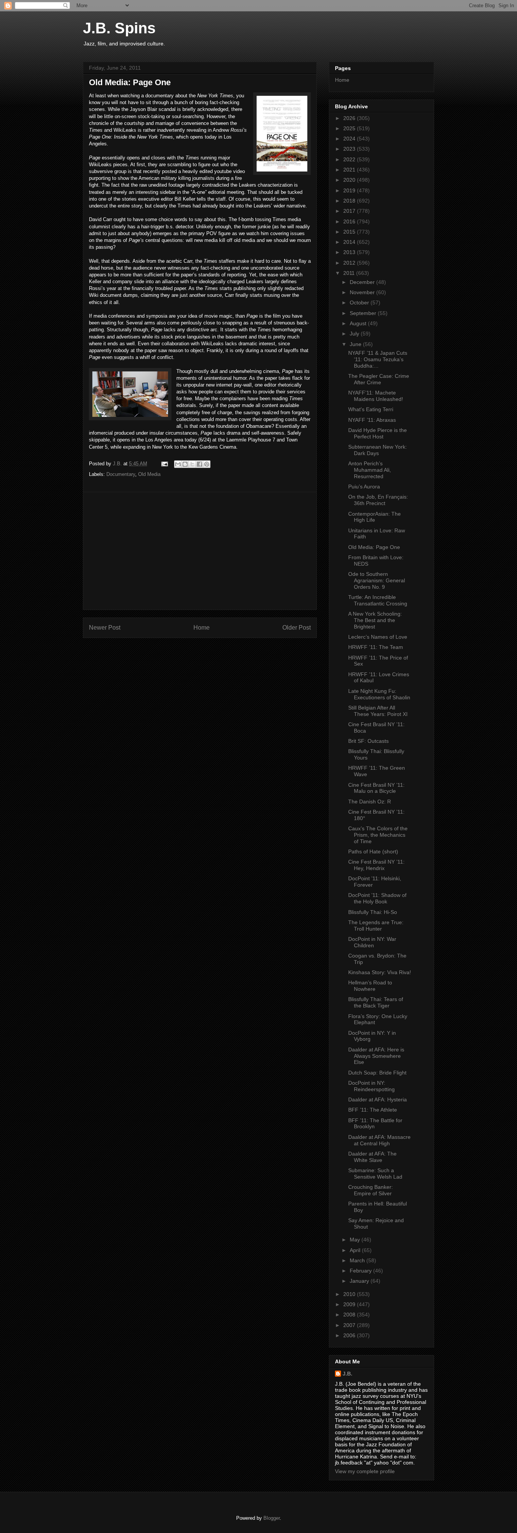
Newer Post (104, 627)
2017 (350, 211)
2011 (349, 273)
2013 (350, 252)
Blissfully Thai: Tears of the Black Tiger (375, 1002)
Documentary (120, 474)
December (363, 282)
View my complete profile (365, 1471)
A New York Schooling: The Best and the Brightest (375, 620)
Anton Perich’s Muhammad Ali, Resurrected (369, 469)
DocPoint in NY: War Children (372, 942)
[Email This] (178, 464)
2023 (350, 149)
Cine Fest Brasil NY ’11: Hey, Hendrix (376, 865)
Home (201, 627)
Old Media (149, 474)
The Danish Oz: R (369, 801)
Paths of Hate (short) (373, 851)
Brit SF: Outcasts (368, 741)
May (355, 1240)
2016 (350, 221)
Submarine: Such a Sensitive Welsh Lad (375, 1173)
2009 (350, 1304)
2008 (350, 1315)
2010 (350, 1294)
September (364, 313)
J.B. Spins (119, 28)
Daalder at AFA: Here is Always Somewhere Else (376, 1055)
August (359, 323)
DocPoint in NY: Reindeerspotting (371, 1086)
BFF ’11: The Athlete (372, 1110)
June (356, 344)
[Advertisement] (200, 551)
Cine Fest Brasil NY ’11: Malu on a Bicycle (376, 788)
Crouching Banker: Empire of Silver (370, 1190)
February (361, 1271)
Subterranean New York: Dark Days (377, 450)
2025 (350, 128)
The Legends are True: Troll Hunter (375, 925)
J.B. (347, 1374)
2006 (350, 1335)
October (360, 302)
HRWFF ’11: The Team (375, 647)
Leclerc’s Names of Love (377, 637)
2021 (350, 170)
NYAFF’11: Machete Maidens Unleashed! (375, 396)
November (363, 292)
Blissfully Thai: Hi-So (372, 912)
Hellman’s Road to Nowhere (370, 985)
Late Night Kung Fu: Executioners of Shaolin (379, 694)
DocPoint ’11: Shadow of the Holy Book (377, 898)
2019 (350, 190)
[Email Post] (164, 463)
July (355, 334)
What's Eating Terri (370, 409)
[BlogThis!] (185, 464)
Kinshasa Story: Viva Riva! (379, 972)
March (358, 1260)
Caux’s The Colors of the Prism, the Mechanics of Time (378, 834)
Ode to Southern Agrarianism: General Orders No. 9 (376, 580)
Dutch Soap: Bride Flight (377, 1073)
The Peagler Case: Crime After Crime (378, 379)
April (356, 1250)
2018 (350, 201)
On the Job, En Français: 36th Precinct (378, 500)
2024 (350, 139)
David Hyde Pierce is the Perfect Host (377, 433)
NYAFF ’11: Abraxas (372, 420)
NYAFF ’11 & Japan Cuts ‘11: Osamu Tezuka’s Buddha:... (377, 359)
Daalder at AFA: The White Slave (372, 1157)
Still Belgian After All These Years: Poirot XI (378, 711)
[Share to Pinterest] (206, 464)
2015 (350, 232)
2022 (350, 159)
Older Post (296, 627)
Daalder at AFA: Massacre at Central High (379, 1140)
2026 (350, 118)
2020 (350, 180)
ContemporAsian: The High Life (374, 517)
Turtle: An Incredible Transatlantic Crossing (377, 600)
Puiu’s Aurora (364, 486)
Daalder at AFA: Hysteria (377, 1099)
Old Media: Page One (374, 547)
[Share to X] (192, 464)
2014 (350, 242)
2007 (350, 1325)
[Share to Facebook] (199, 464)
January (360, 1281)
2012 (350, 263)
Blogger (271, 1518)
